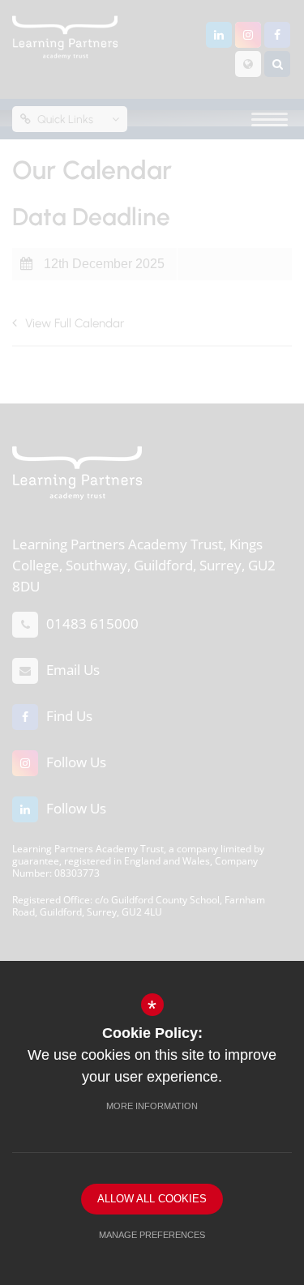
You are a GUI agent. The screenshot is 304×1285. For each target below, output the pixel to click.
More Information (152, 1106)
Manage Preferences (152, 1235)
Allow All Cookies (152, 1199)
